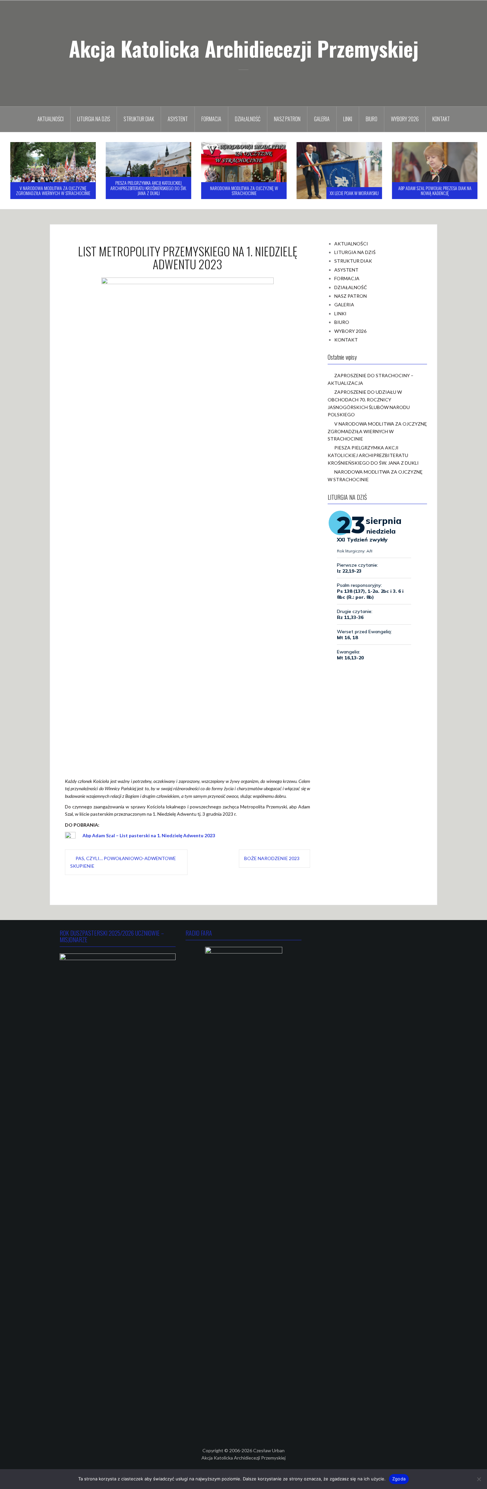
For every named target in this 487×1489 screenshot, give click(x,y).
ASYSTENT (178, 119)
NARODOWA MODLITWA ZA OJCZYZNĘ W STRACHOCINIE (244, 190)
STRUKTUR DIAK (139, 119)
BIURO (371, 119)
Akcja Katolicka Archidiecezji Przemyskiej (243, 48)
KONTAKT (441, 119)
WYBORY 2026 (405, 119)
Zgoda (399, 1478)
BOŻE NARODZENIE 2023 (271, 858)
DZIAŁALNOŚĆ (247, 119)
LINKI (347, 119)
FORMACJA (211, 119)
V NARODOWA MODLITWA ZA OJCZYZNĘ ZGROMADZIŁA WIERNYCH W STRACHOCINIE (53, 190)
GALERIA (322, 119)
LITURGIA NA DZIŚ (93, 119)
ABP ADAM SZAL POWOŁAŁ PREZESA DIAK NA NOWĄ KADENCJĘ (434, 190)
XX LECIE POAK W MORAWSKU (353, 192)
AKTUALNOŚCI (50, 119)
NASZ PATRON (287, 119)
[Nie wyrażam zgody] (478, 1479)
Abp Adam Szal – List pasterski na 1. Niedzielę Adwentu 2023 (148, 835)
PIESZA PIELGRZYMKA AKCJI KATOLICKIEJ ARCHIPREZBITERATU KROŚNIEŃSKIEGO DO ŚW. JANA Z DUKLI (148, 187)
